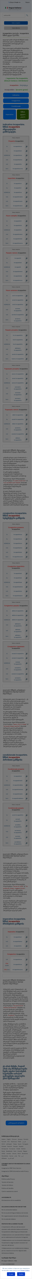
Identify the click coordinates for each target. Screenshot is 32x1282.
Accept (11, 1274)
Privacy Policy (25, 1270)
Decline (21, 1274)
